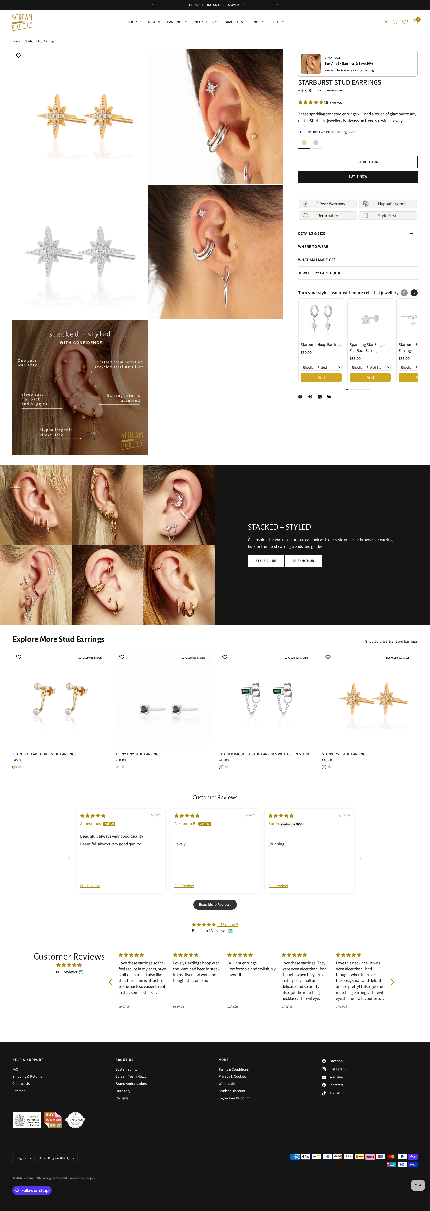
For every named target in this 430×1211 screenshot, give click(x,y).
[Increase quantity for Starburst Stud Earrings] (316, 162)
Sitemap (18, 1091)
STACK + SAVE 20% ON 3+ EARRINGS (214, 5)
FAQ (15, 1069)
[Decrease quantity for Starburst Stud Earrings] (302, 162)
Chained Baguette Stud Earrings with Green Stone (264, 754)
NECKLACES (204, 22)
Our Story (123, 1091)
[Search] (395, 22)
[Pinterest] (311, 397)
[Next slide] (360, 858)
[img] (92, 816)
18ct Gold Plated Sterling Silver (304, 143)
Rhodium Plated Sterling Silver (316, 143)
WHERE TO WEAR (313, 246)
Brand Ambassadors (131, 1083)
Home (16, 41)
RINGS (255, 22)
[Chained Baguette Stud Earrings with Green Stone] (267, 699)
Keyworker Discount (234, 1098)
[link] (321, 319)
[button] (311, 103)
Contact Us (21, 1083)
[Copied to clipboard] (330, 397)
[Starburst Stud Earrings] (370, 699)
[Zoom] (137, 59)
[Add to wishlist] (19, 56)
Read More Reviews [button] (215, 904)
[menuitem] (134, 22)
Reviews (122, 1098)
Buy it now (358, 176)
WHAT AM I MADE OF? (317, 260)
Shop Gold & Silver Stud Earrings (391, 641)
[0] (414, 22)
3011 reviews (66, 972)
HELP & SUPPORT (28, 1060)
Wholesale (227, 1083)
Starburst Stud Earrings (344, 754)
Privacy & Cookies (232, 1076)
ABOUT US (125, 1060)
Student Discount (232, 1091)
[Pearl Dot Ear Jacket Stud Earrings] (60, 699)
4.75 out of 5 (227, 925)
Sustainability (126, 1069)
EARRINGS (175, 22)
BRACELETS (234, 22)
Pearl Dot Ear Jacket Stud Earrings (44, 754)
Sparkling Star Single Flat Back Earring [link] (367, 347)
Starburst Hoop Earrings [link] (321, 344)
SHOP (132, 22)
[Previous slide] (70, 858)
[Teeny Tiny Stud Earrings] (164, 699)
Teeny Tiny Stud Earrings (138, 754)
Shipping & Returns (27, 1076)
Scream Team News (131, 1076)
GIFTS (275, 22)
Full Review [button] (90, 886)
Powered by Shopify (81, 1178)
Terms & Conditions (234, 1069)
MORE (224, 1060)
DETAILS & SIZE (311, 233)
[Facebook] (301, 397)
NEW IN (154, 22)
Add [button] (321, 377)
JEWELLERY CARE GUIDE (319, 273)
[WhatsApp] (321, 397)
